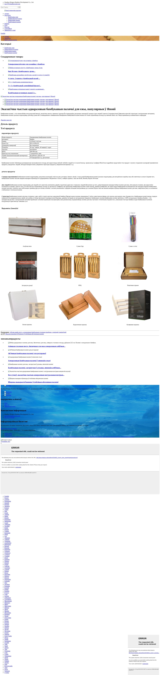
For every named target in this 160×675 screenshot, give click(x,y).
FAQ (5, 25)
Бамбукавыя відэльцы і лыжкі (79, 436)
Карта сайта (8, 433)
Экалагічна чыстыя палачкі (60, 436)
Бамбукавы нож (13, 17)
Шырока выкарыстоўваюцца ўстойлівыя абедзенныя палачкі (24, 334)
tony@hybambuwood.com (12, 4)
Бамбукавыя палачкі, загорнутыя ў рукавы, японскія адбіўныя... (34, 368)
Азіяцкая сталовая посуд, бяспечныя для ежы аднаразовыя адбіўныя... (36, 346)
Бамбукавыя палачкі (14, 22)
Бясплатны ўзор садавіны (9, 428)
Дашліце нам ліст (6, 120)
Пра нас (6, 27)
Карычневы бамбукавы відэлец (42, 436)
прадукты (7, 15)
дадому (6, 13)
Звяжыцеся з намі (9, 30)
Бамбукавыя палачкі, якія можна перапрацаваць (105, 436)
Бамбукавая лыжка (14, 20)
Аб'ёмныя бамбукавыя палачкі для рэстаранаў (27, 353)
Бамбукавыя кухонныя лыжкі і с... (22, 93)
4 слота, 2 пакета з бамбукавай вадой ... (24, 78)
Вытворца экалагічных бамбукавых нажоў (17, 436)
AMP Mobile (8, 435)
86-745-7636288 (9, 417)
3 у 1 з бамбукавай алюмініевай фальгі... (24, 86)
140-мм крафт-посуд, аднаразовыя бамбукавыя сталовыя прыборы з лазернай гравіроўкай (38, 332)
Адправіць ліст (5, 441)
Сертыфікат (8, 28)
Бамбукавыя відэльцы (15, 18)
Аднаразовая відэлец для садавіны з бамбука (26, 64)
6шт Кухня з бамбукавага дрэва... (21, 71)
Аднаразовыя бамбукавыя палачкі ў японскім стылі (29, 361)
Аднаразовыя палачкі (127, 436)
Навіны (6, 23)
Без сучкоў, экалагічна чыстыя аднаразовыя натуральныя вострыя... (36, 375)
